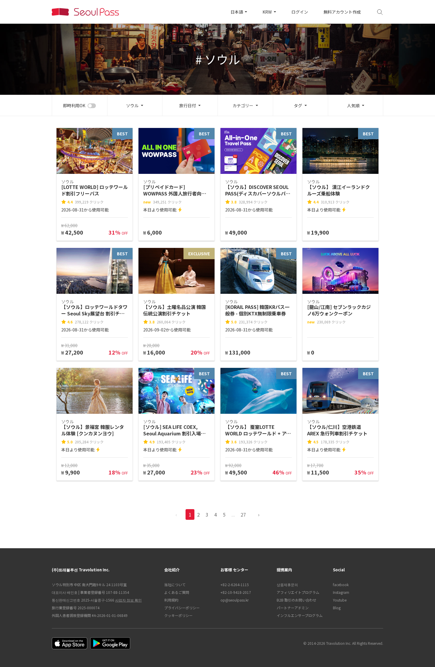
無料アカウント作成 (342, 12)
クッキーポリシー (178, 615)
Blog (337, 607)
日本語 (237, 12)
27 (243, 514)
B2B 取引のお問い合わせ (296, 599)
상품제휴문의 (287, 584)
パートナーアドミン (293, 607)
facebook (341, 584)
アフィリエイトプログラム (298, 592)
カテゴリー (243, 105)
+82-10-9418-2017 (235, 592)
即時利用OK (74, 105)
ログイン (299, 12)
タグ (298, 105)
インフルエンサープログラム (300, 615)
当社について (175, 584)
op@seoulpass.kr (234, 599)
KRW (267, 12)
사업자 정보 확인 (128, 599)
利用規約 (171, 599)
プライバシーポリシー (182, 607)
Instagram (341, 592)
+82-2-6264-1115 (234, 584)
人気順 (353, 105)
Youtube (340, 599)
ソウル (132, 105)
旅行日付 (187, 105)
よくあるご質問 (176, 592)
